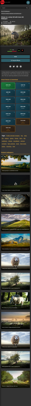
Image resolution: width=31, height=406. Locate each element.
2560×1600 (8, 106)
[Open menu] (28, 2)
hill (2, 138)
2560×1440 (22, 99)
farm (20, 138)
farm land (23, 144)
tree (14, 146)
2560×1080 (22, 106)
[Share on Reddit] (20, 66)
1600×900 (8, 92)
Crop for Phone (16, 60)
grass (3, 146)
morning (8, 146)
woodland (16, 141)
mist (25, 135)
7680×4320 (8, 127)
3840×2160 (22, 113)
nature (7, 138)
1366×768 (23, 85)
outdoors (4, 141)
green (11, 138)
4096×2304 (8, 121)
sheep (10, 141)
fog (22, 135)
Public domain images (12, 135)
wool (17, 144)
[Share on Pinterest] (17, 66)
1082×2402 (8, 85)
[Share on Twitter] (13, 66)
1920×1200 (8, 99)
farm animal (11, 144)
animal (23, 141)
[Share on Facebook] (10, 66)
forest (16, 138)
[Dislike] (22, 50)
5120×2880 (22, 120)
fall (24, 138)
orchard (4, 144)
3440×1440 (8, 113)
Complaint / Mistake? (7, 22)
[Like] (19, 50)
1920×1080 (22, 92)
